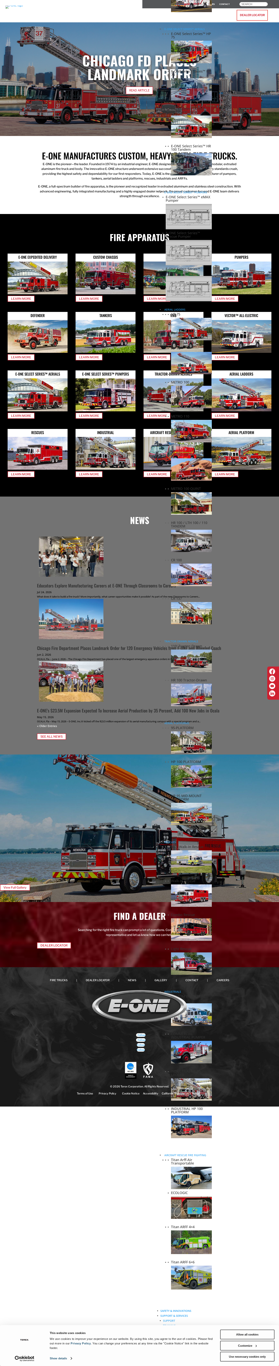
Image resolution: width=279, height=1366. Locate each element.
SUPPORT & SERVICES (174, 1316)
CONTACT (191, 980)
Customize (245, 1345)
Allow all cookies (247, 1334)
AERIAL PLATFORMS (176, 723)
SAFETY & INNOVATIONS (175, 1311)
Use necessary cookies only (247, 1356)
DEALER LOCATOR (252, 15)
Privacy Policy (81, 1343)
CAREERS (223, 980)
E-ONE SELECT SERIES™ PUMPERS (185, 192)
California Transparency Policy (180, 1093)
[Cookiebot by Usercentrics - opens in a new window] (24, 1358)
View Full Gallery (15, 887)
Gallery (160, 980)
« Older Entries (47, 726)
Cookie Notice (131, 1093)
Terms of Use (85, 1093)
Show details (58, 1358)
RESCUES (170, 842)
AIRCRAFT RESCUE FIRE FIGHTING (185, 1155)
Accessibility (150, 1093)
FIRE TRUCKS (59, 980)
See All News (51, 736)
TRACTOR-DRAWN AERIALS (181, 641)
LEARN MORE (21, 299)
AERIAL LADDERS (174, 309)
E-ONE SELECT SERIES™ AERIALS (184, 29)
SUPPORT (169, 1320)
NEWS (132, 980)
